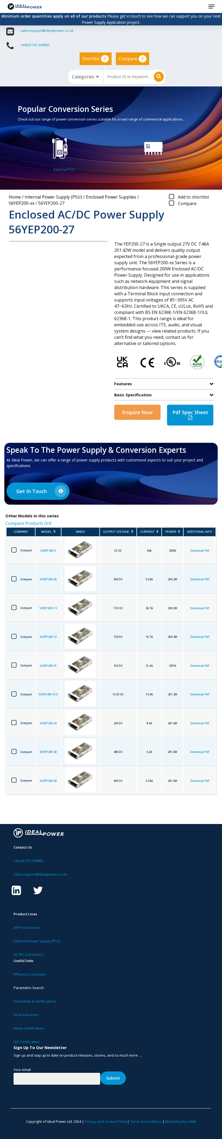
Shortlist (94, 59)
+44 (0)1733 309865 (29, 860)
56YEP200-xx (21, 203)
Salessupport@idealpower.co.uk (40, 874)
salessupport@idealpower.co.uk (47, 30)
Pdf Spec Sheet (190, 412)
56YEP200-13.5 (48, 694)
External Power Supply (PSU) (37, 941)
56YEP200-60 (48, 781)
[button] (211, 6)
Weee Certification (29, 1028)
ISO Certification (27, 1041)
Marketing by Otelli (180, 1121)
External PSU (64, 169)
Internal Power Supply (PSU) (53, 197)
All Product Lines (27, 927)
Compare (131, 59)
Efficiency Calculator (30, 974)
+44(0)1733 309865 (35, 44)
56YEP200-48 (48, 752)
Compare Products (28, 523)
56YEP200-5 (48, 550)
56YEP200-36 (48, 579)
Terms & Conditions (146, 1121)
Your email (22, 1069)
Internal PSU (158, 169)
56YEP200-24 (48, 723)
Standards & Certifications (35, 1001)
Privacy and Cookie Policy (105, 1121)
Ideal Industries (26, 1014)
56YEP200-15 (48, 666)
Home (15, 197)
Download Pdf (199, 550)
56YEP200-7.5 (48, 608)
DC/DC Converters (28, 954)
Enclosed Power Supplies (111, 197)
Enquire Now (137, 412)
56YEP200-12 (48, 637)
